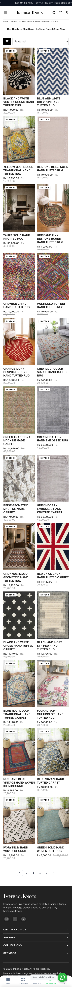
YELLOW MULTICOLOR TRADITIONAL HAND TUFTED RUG (18, 170)
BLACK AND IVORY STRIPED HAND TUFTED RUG (49, 646)
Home (5, 21)
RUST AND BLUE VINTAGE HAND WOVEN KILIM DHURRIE (19, 783)
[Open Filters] (7, 41)
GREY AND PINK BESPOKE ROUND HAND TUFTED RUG (50, 239)
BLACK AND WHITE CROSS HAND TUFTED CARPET (18, 646)
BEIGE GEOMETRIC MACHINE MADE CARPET (16, 509)
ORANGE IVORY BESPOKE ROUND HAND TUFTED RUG (16, 372)
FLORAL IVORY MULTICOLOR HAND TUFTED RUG (50, 714)
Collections (13, 21)
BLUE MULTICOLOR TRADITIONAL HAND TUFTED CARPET (16, 714)
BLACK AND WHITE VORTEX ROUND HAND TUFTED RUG (18, 102)
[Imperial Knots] (36, 896)
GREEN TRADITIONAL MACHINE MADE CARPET (17, 441)
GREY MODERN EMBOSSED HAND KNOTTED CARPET (49, 509)
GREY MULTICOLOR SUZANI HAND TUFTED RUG (52, 372)
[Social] (6, 919)
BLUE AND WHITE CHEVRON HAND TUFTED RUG (48, 102)
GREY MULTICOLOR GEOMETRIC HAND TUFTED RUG (16, 577)
